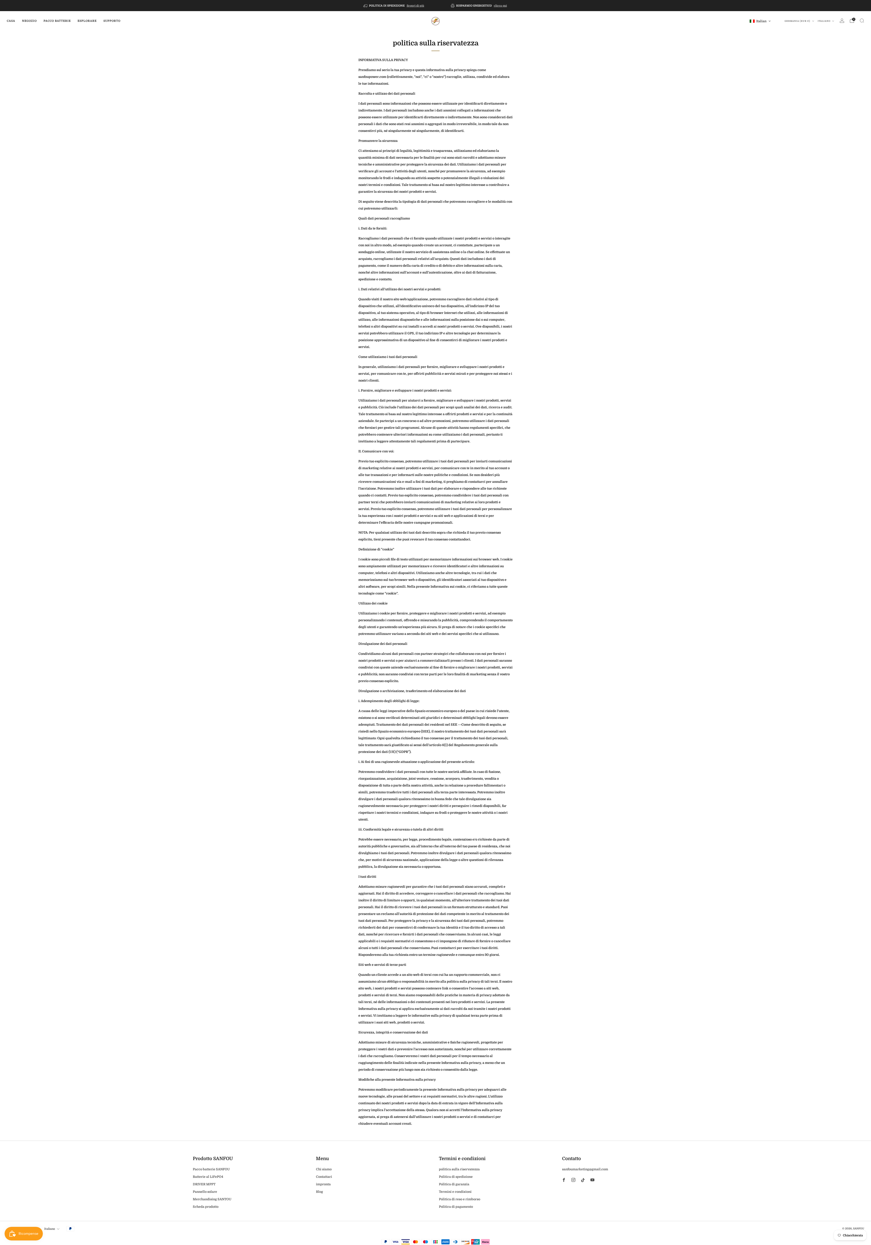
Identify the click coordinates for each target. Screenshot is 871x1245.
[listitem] (394, 5)
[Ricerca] (862, 20)
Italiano (824, 21)
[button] (760, 21)
